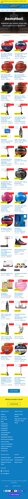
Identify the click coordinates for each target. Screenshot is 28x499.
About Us (3, 417)
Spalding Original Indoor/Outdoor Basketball (6, 55)
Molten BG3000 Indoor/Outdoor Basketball (20, 76)
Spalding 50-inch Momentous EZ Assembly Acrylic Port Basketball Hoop (6, 380)
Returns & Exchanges (7, 439)
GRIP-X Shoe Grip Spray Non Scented (21, 140)
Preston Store (19, 460)
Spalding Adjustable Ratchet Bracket (20, 230)
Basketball (13, 10)
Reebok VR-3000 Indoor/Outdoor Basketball (20, 97)
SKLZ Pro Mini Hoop (7, 273)
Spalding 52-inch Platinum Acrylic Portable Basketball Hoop (20, 119)
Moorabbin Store (19, 457)
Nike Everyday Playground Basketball (19, 295)
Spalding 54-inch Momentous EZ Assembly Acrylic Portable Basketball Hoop (6, 184)
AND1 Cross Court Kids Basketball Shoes (20, 251)
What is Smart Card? (7, 460)
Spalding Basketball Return (7, 140)
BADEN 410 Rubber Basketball (6, 357)
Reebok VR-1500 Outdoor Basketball (6, 97)
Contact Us (4, 451)
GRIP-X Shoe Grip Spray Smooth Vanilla (6, 316)
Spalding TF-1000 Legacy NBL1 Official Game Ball (20, 358)
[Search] (23, 6)
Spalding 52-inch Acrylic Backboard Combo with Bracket (21, 316)
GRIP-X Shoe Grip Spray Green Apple (6, 337)
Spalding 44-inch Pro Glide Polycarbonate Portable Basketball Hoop (20, 380)
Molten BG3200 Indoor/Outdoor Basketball (6, 76)
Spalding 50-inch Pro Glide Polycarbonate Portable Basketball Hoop (6, 252)
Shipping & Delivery (6, 437)
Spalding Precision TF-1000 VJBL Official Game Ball (21, 55)
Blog (2, 421)
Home (2, 10)
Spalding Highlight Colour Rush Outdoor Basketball (7, 208)
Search (3, 414)
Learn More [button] (14, 404)
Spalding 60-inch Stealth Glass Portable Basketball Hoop (6, 119)
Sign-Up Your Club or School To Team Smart (21, 421)
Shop (7, 10)
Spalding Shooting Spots (21, 274)
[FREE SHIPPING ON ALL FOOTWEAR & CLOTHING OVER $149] (14, 2)
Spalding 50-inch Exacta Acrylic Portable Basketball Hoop (6, 161)
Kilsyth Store (18, 462)
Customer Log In (6, 457)
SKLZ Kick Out (19, 337)
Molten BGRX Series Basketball (21, 182)
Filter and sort (6, 35)
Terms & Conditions (7, 444)
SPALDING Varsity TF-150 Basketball (6, 229)
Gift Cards (4, 419)
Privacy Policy (5, 442)
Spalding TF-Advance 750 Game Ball (21, 161)
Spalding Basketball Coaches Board (6, 295)
